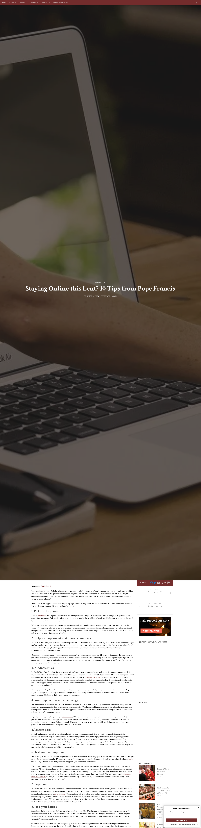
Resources (32, 2)
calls (131, 759)
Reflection (100, 282)
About (11, 2)
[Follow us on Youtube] (158, 582)
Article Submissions (60, 2)
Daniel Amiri (93, 296)
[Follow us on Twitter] (155, 582)
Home (3, 2)
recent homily (59, 794)
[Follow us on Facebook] (151, 582)
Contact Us (45, 2)
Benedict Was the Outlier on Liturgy (163, 771)
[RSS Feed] (161, 582)
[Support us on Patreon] (168, 582)
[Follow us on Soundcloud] (165, 582)
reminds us (42, 615)
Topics (21, 2)
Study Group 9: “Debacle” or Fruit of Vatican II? (164, 790)
